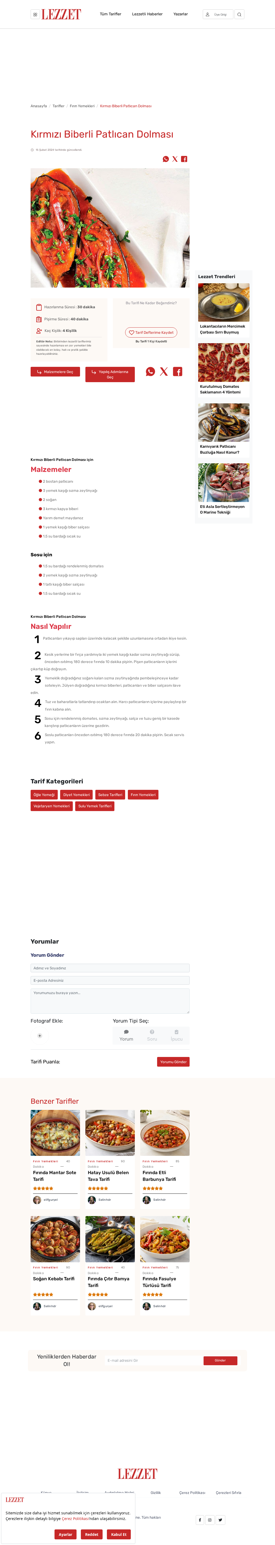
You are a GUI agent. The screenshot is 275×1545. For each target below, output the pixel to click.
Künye (46, 1492)
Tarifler (58, 106)
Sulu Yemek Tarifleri (94, 806)
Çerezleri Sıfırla (228, 1492)
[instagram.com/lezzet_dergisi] (209, 1520)
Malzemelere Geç (58, 372)
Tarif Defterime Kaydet (154, 332)
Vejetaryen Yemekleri (52, 806)
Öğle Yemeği (44, 795)
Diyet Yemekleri (76, 795)
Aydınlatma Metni (119, 1492)
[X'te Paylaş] (175, 159)
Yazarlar (180, 14)
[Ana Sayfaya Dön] (138, 1473)
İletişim (83, 1492)
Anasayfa (39, 106)
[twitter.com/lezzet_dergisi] (220, 1520)
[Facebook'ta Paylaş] (184, 159)
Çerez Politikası (192, 1492)
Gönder (220, 1360)
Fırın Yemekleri (82, 106)
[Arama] (239, 14)
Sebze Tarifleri (110, 795)
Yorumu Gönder (173, 1062)
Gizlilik (156, 1492)
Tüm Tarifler (110, 14)
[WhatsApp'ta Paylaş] (165, 159)
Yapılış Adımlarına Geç (113, 374)
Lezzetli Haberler (147, 14)
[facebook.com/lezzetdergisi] (200, 1520)
